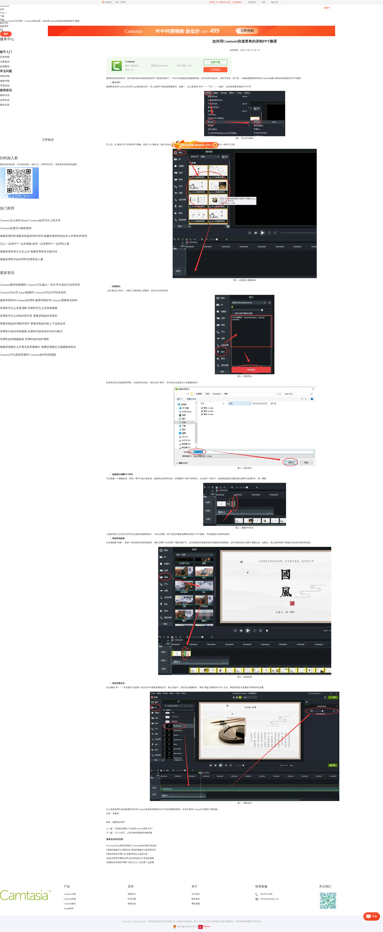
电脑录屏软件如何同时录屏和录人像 (21, 259)
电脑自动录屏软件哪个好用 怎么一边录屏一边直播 (130, 862)
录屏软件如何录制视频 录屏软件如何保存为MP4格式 (31, 331)
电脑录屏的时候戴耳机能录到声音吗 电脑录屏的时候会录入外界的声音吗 (43, 235)
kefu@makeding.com (270, 899)
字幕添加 (5, 85)
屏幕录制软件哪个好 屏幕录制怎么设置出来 (127, 854)
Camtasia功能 (70, 899)
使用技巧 (132, 894)
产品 (2, 13)
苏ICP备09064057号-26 (187, 927)
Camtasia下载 (70, 894)
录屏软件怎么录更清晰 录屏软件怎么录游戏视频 (28, 308)
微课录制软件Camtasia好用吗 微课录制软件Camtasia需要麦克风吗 (38, 300)
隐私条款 (196, 899)
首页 (2, 9)
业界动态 (5, 100)
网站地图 (196, 904)
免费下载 (215, 62)
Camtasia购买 (70, 904)
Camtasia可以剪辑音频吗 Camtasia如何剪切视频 (28, 354)
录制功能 (5, 76)
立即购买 (48, 139)
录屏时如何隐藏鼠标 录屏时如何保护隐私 (24, 339)
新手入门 (6, 52)
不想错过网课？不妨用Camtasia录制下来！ (134, 828)
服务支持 (4, 23)
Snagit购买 (68, 908)
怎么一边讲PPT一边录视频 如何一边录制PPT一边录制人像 (34, 243)
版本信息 (5, 104)
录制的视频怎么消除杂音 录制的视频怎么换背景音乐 (131, 850)
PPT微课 (297, 78)
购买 (6, 34)
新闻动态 (132, 904)
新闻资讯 (6, 90)
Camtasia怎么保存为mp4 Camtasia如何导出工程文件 (30, 220)
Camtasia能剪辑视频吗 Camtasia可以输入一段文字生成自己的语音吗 (40, 284)
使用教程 (5, 66)
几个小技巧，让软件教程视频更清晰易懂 (133, 833)
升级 (2, 20)
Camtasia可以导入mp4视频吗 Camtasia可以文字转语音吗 (33, 292)
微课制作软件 (131, 809)
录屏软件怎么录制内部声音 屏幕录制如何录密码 (28, 315)
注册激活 (5, 61)
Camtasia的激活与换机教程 (16, 228)
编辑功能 (5, 81)
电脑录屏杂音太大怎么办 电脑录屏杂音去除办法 (28, 251)
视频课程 (4, 26)
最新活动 (5, 95)
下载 (2, 16)
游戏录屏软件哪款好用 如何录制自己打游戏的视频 (130, 858)
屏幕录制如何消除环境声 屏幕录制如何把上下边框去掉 (32, 323)
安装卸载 (5, 57)
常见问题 (6, 71)
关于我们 (196, 894)
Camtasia (4, 6)
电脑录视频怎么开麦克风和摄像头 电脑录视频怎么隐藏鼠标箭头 (38, 346)
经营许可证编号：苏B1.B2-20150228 (193, 921)
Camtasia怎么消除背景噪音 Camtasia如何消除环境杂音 (131, 846)
